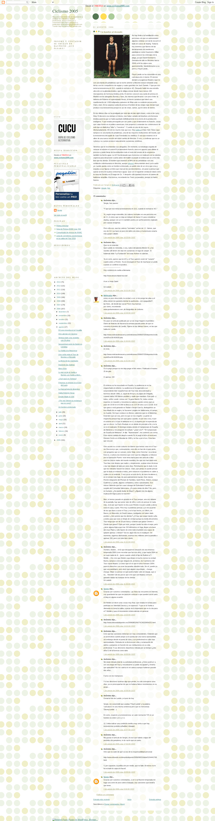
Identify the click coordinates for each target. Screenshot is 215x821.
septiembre (63, 323)
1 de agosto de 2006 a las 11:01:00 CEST (119, 361)
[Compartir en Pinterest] (133, 185)
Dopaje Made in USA (66, 397)
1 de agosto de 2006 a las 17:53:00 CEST (119, 744)
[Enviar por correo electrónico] (121, 185)
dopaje (103, 188)
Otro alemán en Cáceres (67, 334)
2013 (59, 282)
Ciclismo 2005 (65, 11)
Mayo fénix (62, 368)
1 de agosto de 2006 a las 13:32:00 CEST (119, 615)
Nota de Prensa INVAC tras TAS (68, 229)
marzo (61, 427)
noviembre (63, 315)
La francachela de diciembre (69, 389)
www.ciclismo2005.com (118, 6)
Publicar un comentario (105, 795)
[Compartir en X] (127, 185)
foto (108, 188)
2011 (59, 289)
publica (138, 130)
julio (60, 412)
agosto (61, 327)
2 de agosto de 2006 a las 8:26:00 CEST (119, 789)
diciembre (63, 312)
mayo (61, 420)
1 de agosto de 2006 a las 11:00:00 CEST (119, 341)
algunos (131, 163)
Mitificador (108, 295)
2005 (59, 440)
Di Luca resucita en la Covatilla (70, 330)
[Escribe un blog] (124, 185)
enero (61, 435)
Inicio (129, 799)
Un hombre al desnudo (111, 32)
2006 (59, 309)
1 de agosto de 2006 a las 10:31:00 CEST (119, 290)
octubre (62, 319)
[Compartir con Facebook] (130, 185)
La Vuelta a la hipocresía (67, 351)
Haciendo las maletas (66, 365)
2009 (59, 297)
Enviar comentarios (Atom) (114, 804)
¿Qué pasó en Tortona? (67, 379)
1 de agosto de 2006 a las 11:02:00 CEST (119, 542)
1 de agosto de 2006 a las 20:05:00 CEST (119, 772)
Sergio (106, 589)
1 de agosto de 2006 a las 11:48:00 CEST (119, 584)
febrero (62, 431)
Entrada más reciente (101, 799)
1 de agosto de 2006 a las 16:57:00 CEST (119, 730)
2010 (59, 293)
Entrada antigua (155, 799)
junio (61, 416)
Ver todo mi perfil (60, 215)
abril (60, 423)
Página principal (62, 226)
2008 (59, 301)
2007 (59, 305)
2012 (59, 286)
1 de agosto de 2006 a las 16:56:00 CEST (119, 691)
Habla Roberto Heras (66, 393)
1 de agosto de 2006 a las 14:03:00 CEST (119, 626)
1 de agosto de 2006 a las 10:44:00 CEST (119, 313)
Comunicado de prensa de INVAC (69, 232)
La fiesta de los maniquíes (68, 361)
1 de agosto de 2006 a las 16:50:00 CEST (119, 654)
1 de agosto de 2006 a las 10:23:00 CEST (119, 237)
